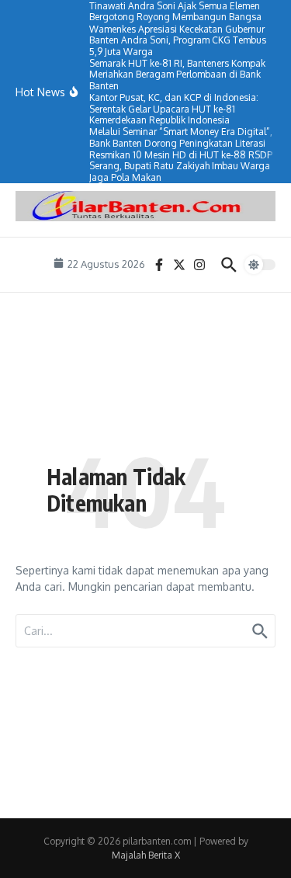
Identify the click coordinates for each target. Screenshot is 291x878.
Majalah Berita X (146, 855)
